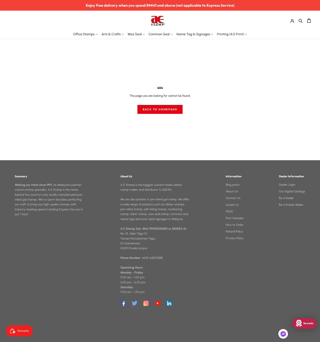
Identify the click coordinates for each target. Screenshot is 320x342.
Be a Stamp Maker (291, 204)
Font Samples (235, 218)
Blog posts (232, 184)
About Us (232, 191)
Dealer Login (287, 184)
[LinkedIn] (169, 303)
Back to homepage (160, 109)
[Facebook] (123, 303)
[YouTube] (157, 303)
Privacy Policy (235, 238)
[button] (283, 334)
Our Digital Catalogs (292, 191)
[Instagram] (146, 303)
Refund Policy (234, 231)
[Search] (301, 20)
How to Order (235, 225)
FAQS (229, 211)
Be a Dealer (286, 198)
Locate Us (232, 204)
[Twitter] (134, 303)
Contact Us (233, 198)
